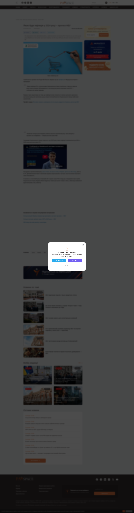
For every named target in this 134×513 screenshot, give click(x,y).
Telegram (60, 260)
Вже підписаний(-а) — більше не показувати (67, 265)
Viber (76, 260)
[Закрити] (83, 245)
